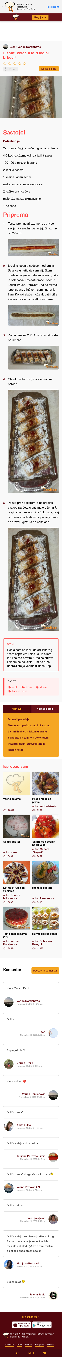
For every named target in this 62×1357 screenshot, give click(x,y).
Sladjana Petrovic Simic (30, 1155)
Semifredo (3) (16, 836)
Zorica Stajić (25, 1062)
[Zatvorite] (2, 7)
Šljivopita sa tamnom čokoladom (28, 737)
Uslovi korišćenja (46, 1334)
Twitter (19, 1344)
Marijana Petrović (28, 1263)
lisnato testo (19, 691)
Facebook (9, 1344)
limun (29, 687)
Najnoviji (17, 708)
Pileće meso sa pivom (45, 792)
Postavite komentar (45, 970)
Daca (42, 1031)
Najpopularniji (45, 708)
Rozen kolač (16, 749)
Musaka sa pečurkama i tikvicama (29, 725)
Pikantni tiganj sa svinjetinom (26, 743)
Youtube (28, 1344)
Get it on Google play (42, 1325)
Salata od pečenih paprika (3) (45, 836)
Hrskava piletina (45, 882)
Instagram (39, 1344)
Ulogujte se (40, 17)
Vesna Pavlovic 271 (28, 1186)
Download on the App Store (21, 1325)
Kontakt (25, 1336)
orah (14, 687)
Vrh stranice (29, 1316)
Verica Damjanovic (29, 46)
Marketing (15, 1336)
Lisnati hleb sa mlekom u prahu (27, 731)
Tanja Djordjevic (35, 1217)
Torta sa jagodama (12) (16, 928)
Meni (31, 1353)
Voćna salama (16, 792)
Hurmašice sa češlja (45, 928)
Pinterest (50, 1344)
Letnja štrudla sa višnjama (16, 882)
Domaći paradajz (18, 719)
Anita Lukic (24, 1124)
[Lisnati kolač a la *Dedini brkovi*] (33, 247)
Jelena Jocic (37, 1294)
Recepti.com (6, 1335)
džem (43, 687)
